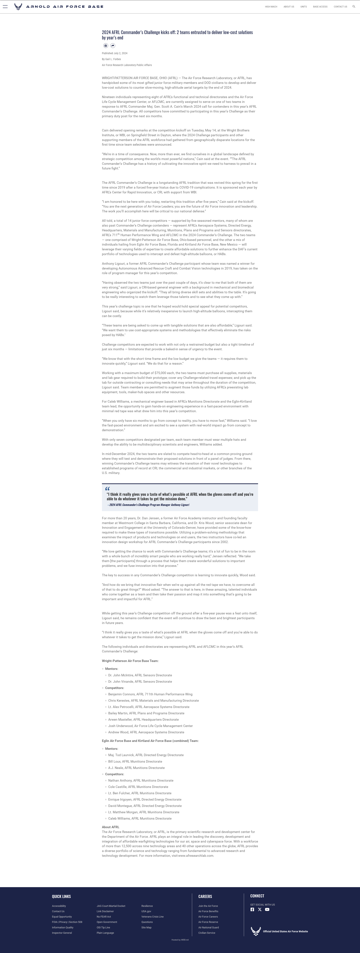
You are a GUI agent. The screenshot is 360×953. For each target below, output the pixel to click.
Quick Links (61, 896)
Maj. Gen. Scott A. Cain (163, 107)
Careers (205, 896)
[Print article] (105, 45)
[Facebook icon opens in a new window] (252, 909)
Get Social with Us (262, 904)
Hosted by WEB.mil (180, 940)
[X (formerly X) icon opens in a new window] (260, 909)
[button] (4, 6)
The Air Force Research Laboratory (207, 78)
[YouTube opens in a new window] (267, 909)
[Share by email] (112, 45)
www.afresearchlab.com (195, 856)
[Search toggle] (354, 6)
